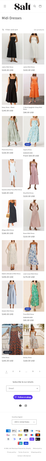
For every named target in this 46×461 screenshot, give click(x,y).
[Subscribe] (37, 388)
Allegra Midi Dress (8, 230)
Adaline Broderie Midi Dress (11, 274)
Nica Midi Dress (28, 193)
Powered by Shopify (24, 448)
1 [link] (6, 371)
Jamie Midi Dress (7, 67)
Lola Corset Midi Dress (30, 274)
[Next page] (39, 371)
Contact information (24, 456)
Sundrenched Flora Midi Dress (12, 190)
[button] (5, 6)
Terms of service (23, 452)
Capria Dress (27, 150)
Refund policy (37, 448)
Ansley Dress (27, 357)
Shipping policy (36, 452)
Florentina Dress (7, 150)
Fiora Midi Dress (28, 314)
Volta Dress (5, 357)
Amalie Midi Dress (8, 311)
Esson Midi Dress (29, 233)
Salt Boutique (13, 448)
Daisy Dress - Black (8, 107)
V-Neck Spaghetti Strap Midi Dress (32, 108)
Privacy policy (11, 452)
